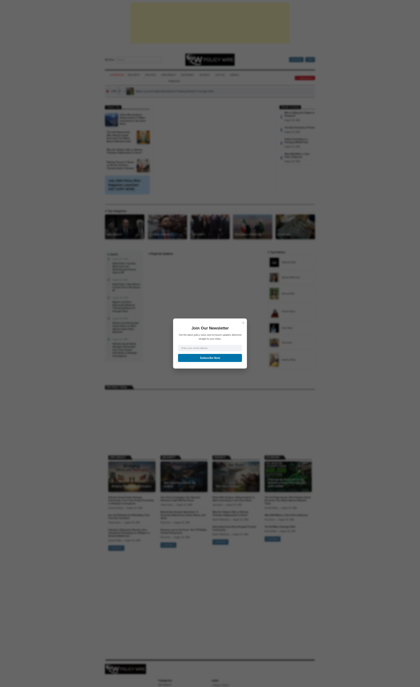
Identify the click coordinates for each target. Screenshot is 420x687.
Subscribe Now (210, 358)
